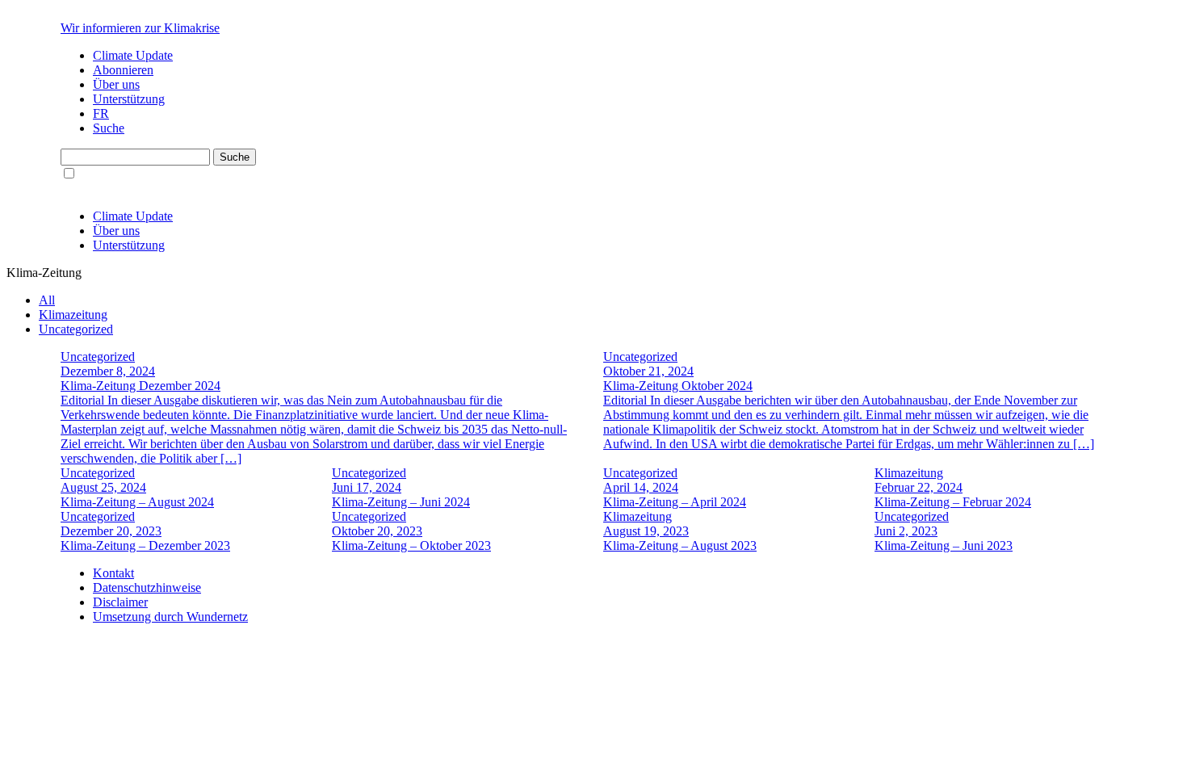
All (47, 300)
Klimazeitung (73, 314)
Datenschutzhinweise (147, 587)
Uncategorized (76, 329)
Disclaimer (120, 602)
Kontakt (113, 573)
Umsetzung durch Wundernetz (170, 616)
